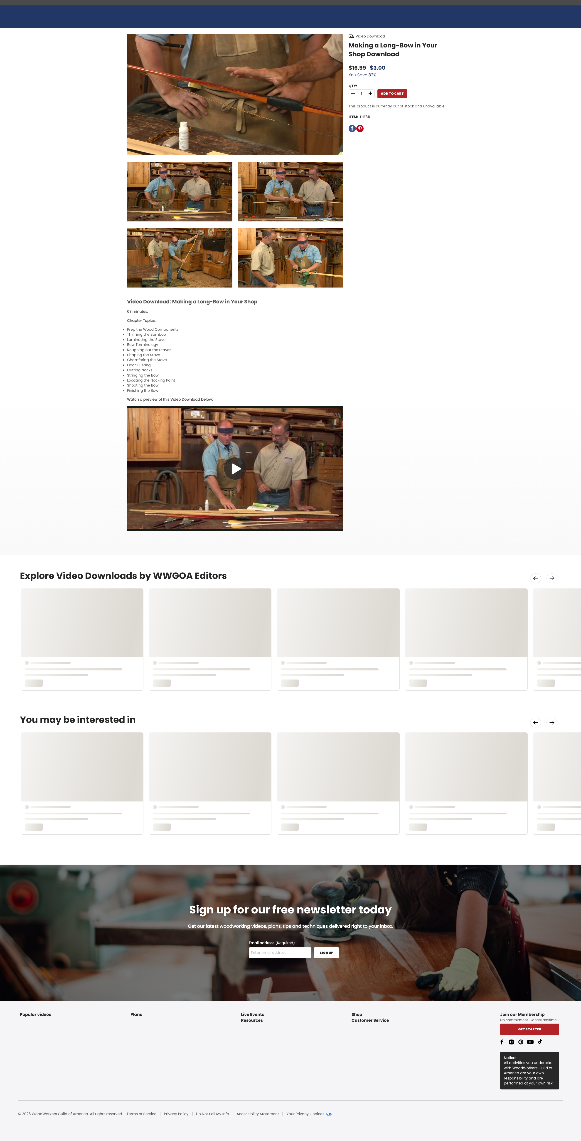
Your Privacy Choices (305, 1113)
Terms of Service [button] (141, 1113)
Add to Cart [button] (392, 93)
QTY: (353, 86)
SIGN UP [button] (326, 952)
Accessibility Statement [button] (257, 1113)
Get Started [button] (529, 1029)
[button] (353, 94)
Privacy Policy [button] (176, 1113)
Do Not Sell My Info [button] (212, 1113)
